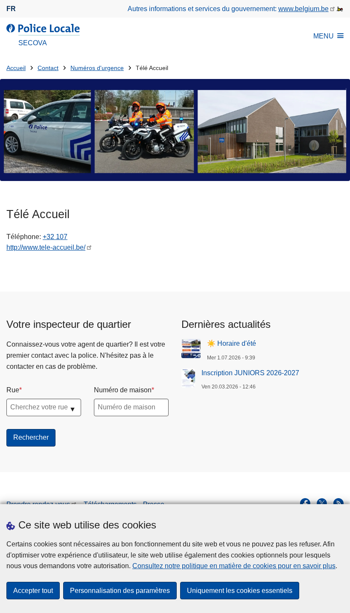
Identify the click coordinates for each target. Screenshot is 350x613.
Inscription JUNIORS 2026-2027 (250, 373)
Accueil (16, 68)
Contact (48, 68)
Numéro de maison (123, 390)
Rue (12, 390)
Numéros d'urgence (97, 68)
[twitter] (322, 503)
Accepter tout (33, 590)
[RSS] (338, 503)
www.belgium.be (303, 8)
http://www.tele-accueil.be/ (45, 247)
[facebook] (305, 503)
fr (11, 8)
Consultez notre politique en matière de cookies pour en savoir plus (233, 565)
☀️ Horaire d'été (231, 343)
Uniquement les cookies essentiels (239, 590)
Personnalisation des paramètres (120, 590)
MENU (323, 36)
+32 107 (55, 236)
